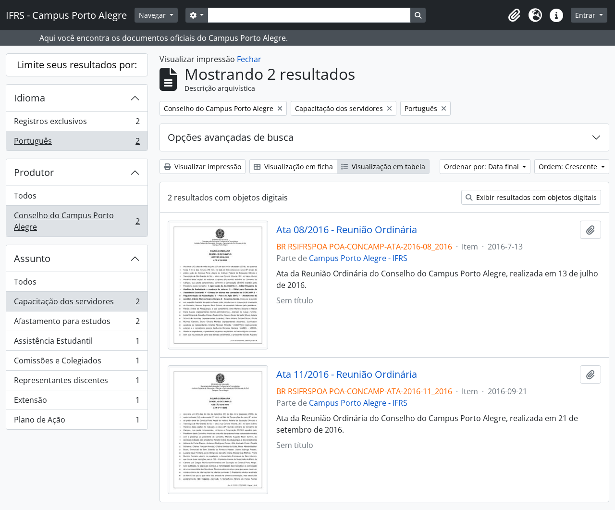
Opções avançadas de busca (231, 137)
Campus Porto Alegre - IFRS (358, 258)
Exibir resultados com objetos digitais (535, 197)
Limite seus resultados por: (77, 64)
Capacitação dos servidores (76, 303)
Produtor (34, 172)
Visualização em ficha (297, 166)
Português (76, 143)
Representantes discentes (76, 382)
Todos (25, 195)
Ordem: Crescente (569, 166)
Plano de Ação (76, 421)
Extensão (76, 402)
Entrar (586, 15)
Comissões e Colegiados (76, 363)
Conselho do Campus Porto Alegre (76, 221)
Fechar (249, 59)
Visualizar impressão (206, 166)
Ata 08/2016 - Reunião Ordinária (346, 230)
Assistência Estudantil (76, 343)
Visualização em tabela (387, 166)
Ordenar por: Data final (482, 166)
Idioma (29, 97)
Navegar (153, 15)
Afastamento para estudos (76, 323)
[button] (514, 15)
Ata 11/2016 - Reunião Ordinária (346, 374)
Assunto (32, 258)
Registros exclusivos (76, 123)
